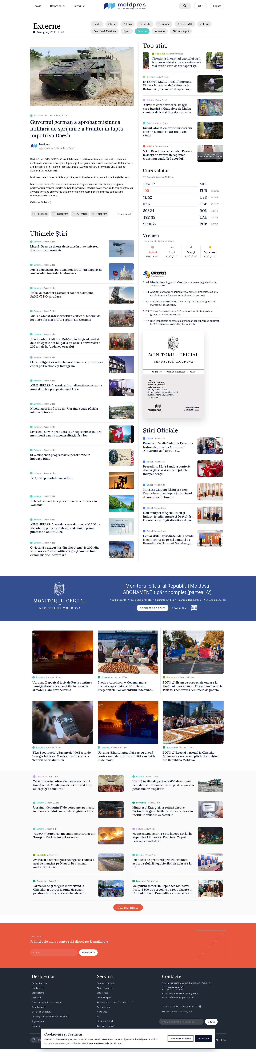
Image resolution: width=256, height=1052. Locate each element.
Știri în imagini (181, 31)
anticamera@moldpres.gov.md (183, 993)
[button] (216, 70)
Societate (145, 24)
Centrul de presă (105, 997)
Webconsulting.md (183, 1011)
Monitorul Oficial (105, 1021)
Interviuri (160, 31)
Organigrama (38, 992)
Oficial (111, 24)
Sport (127, 31)
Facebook (42, 213)
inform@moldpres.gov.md (181, 997)
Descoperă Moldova (104, 31)
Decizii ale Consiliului (41, 1011)
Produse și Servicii (105, 983)
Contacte (36, 1026)
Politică (127, 24)
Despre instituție (39, 983)
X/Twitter (82, 213)
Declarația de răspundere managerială (50, 1016)
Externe (47, 26)
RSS (99, 1016)
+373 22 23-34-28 (175, 986)
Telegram (101, 213)
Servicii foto (102, 992)
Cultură (204, 24)
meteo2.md (168, 241)
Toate (96, 24)
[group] (183, 60)
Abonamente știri (105, 988)
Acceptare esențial (180, 1038)
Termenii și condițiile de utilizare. (105, 1043)
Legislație (36, 997)
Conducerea (37, 988)
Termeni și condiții (105, 1026)
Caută (211, 1021)
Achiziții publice (39, 1007)
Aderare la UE (184, 24)
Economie (163, 24)
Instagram (62, 213)
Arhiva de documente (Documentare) (115, 1002)
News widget (103, 1011)
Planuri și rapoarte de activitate (46, 1002)
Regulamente (38, 1021)
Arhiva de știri (103, 1007)
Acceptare (203, 1038)
